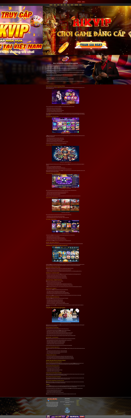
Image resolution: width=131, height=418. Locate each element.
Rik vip (50, 113)
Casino (58, 4)
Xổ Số (65, 4)
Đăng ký (78, 401)
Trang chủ (51, 4)
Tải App (68, 4)
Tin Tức (80, 4)
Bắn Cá (55, 4)
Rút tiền (77, 402)
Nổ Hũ (61, 4)
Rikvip (67, 64)
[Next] (127, 30)
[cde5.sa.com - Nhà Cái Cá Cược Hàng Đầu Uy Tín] (65, 2)
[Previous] (3, 30)
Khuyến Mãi (76, 4)
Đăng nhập (78, 400)
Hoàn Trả (72, 4)
